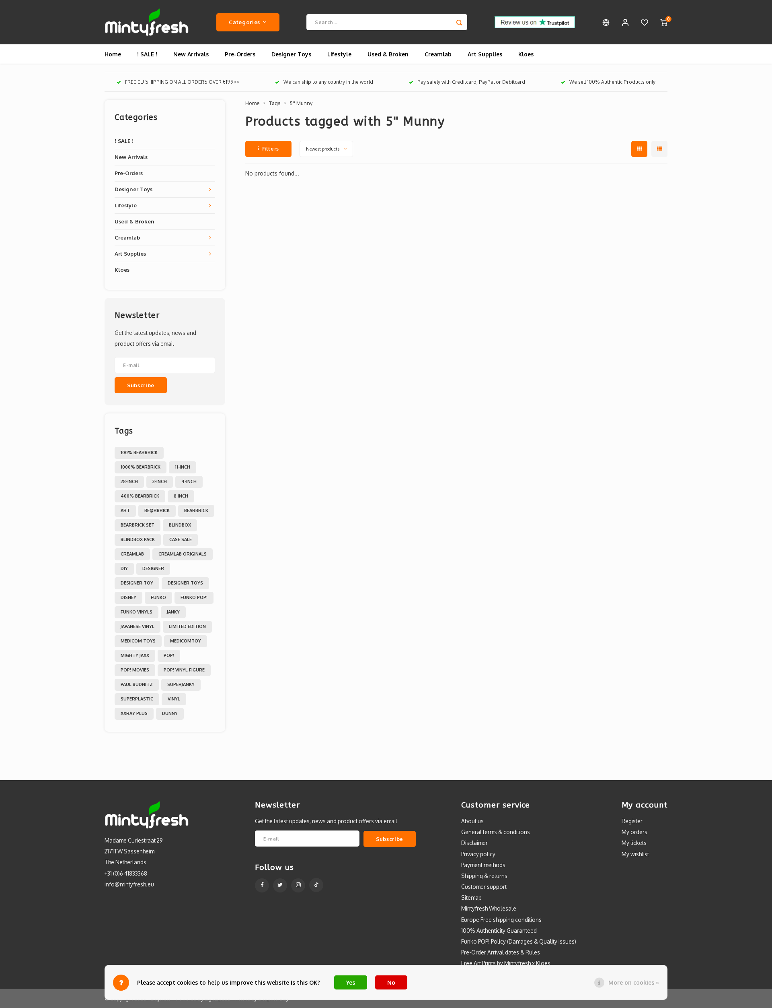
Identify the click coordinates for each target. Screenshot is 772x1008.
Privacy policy (478, 854)
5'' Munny (301, 103)
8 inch (181, 496)
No (391, 982)
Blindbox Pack (138, 539)
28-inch (129, 481)
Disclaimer (474, 842)
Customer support (484, 886)
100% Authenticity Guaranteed (499, 930)
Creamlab (438, 54)
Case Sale (180, 539)
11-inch (182, 467)
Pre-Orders (240, 54)
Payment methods (483, 864)
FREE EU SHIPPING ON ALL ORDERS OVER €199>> (182, 82)
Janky (173, 612)
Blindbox (180, 525)
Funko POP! (194, 597)
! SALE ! (147, 54)
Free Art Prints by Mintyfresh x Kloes (505, 963)
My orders (634, 831)
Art (125, 510)
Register (632, 821)
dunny (170, 713)
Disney (128, 597)
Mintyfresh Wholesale (488, 908)
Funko (158, 597)
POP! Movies (135, 670)
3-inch (159, 481)
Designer (153, 568)
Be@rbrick (157, 510)
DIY (124, 568)
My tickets (634, 842)
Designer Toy (137, 583)
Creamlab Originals (182, 554)
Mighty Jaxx (135, 655)
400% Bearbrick (140, 496)
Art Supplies (485, 54)
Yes (350, 982)
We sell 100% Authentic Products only (612, 82)
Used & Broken (388, 54)
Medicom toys (138, 641)
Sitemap (471, 897)
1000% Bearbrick (140, 467)
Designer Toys (291, 54)
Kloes (526, 54)
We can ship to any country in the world (328, 82)
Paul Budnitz (137, 684)
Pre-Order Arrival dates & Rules (500, 952)
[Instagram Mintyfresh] (298, 885)
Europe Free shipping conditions (501, 919)
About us (472, 821)
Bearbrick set (137, 525)
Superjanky (181, 684)
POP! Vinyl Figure (184, 670)
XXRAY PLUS (134, 713)
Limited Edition (187, 626)
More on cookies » (633, 982)
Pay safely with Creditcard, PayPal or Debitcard (471, 82)
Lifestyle (339, 54)
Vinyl (174, 699)
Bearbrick (196, 510)
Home (113, 54)
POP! (169, 655)
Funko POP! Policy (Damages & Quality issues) (518, 941)
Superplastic (137, 699)
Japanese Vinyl (137, 626)
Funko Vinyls (136, 612)
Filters (270, 149)
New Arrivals (191, 54)
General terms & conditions (495, 831)
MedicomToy (185, 641)
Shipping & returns (484, 875)
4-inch (189, 481)
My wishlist (635, 854)
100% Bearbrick (139, 452)
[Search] (459, 22)
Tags (274, 103)
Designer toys (185, 583)
